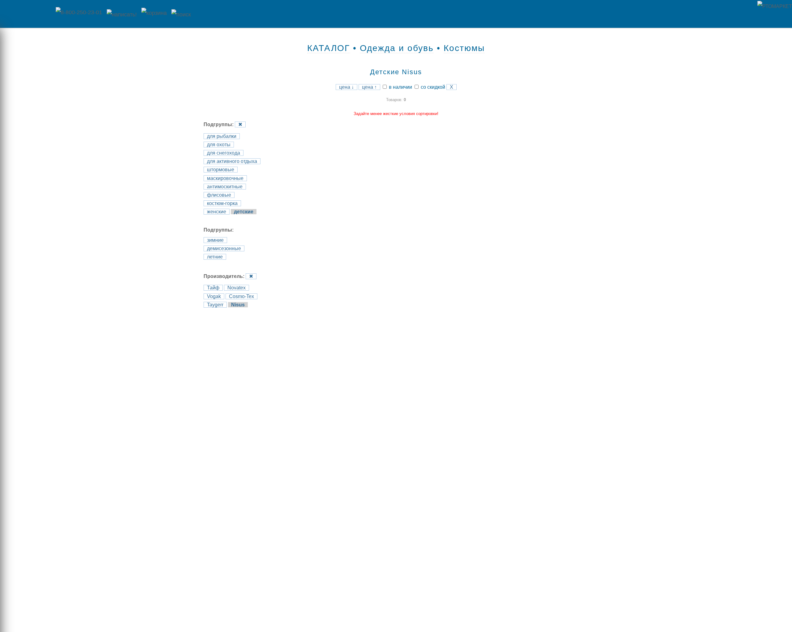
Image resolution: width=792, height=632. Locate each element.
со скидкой (432, 87)
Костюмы (464, 48)
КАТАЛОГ (328, 48)
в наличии (400, 87)
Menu (26, 14)
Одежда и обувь (397, 48)
